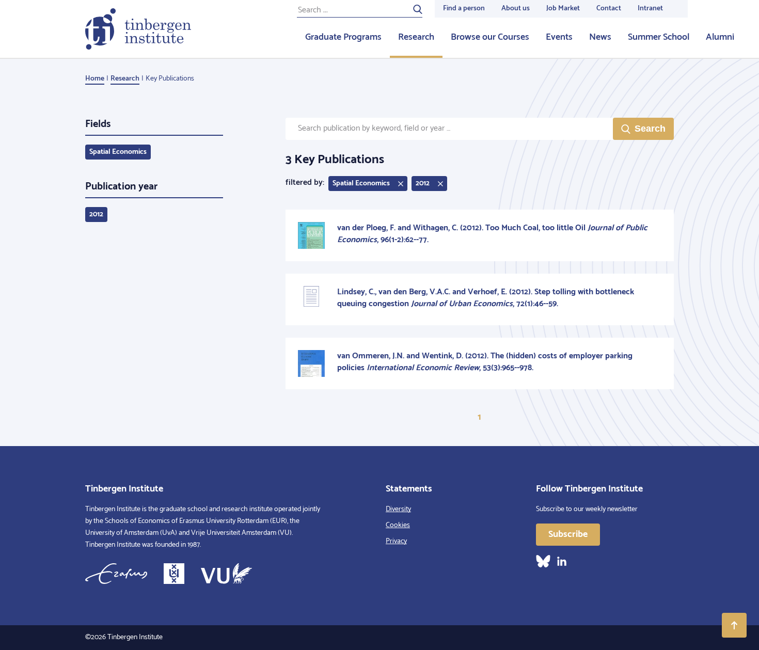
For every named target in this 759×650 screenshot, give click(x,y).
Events (559, 37)
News (600, 37)
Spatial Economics (118, 152)
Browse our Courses (490, 37)
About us (515, 8)
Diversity (398, 509)
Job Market (563, 8)
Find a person (464, 8)
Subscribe (568, 534)
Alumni (720, 37)
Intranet (650, 8)
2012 (96, 214)
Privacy (396, 541)
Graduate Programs (343, 37)
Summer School (658, 37)
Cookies (398, 525)
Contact (608, 8)
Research (416, 37)
